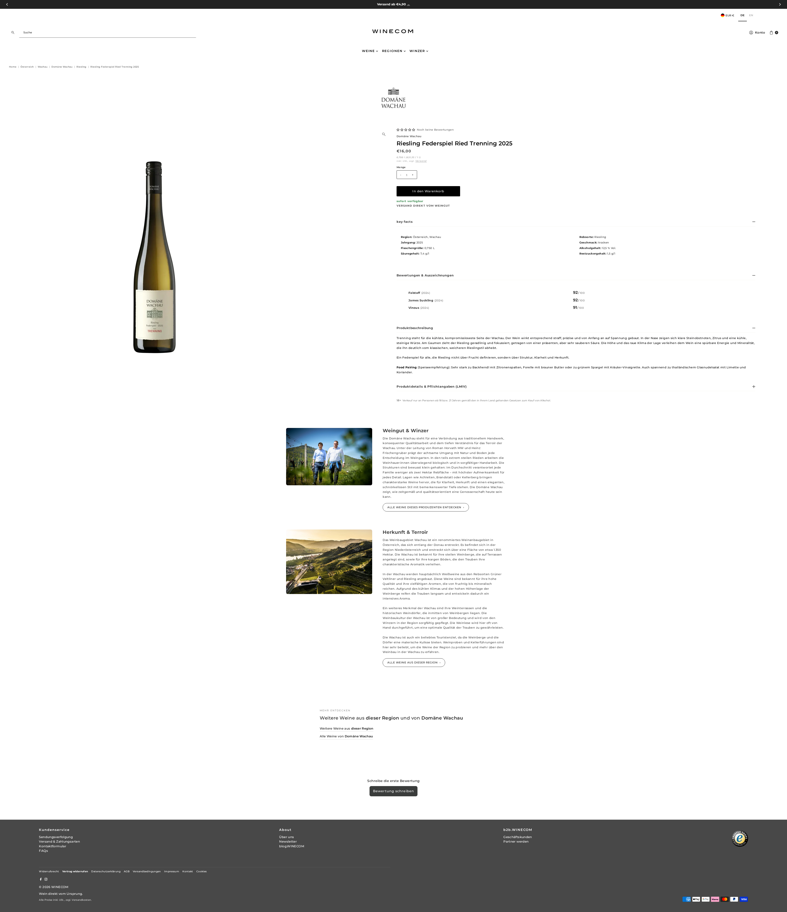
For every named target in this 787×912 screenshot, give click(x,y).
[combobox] (107, 32)
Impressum (171, 871)
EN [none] (751, 15)
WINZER (417, 51)
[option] (751, 15)
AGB (127, 871)
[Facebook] (41, 880)
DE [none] (742, 15)
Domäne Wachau (409, 136)
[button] (406, 130)
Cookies (201, 871)
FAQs (43, 851)
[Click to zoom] (383, 134)
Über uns (286, 837)
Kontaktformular (52, 846)
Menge (401, 167)
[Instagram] (45, 880)
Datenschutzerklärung (106, 871)
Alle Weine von (346, 736)
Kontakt (187, 871)
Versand (421, 161)
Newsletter (288, 841)
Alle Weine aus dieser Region (413, 662)
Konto (760, 32)
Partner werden (516, 841)
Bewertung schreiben (393, 791)
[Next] (780, 4)
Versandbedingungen (147, 871)
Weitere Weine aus (346, 728)
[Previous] (7, 4)
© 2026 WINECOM (53, 887)
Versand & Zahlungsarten (59, 841)
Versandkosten (81, 899)
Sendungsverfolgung (56, 837)
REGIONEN (392, 51)
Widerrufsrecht (49, 871)
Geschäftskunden (517, 837)
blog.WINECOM (291, 846)
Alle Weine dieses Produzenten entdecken (424, 507)
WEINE (368, 51)
